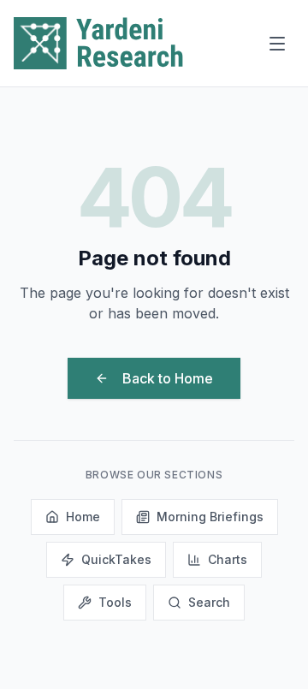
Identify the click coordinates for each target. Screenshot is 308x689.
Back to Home (167, 378)
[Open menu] (277, 44)
